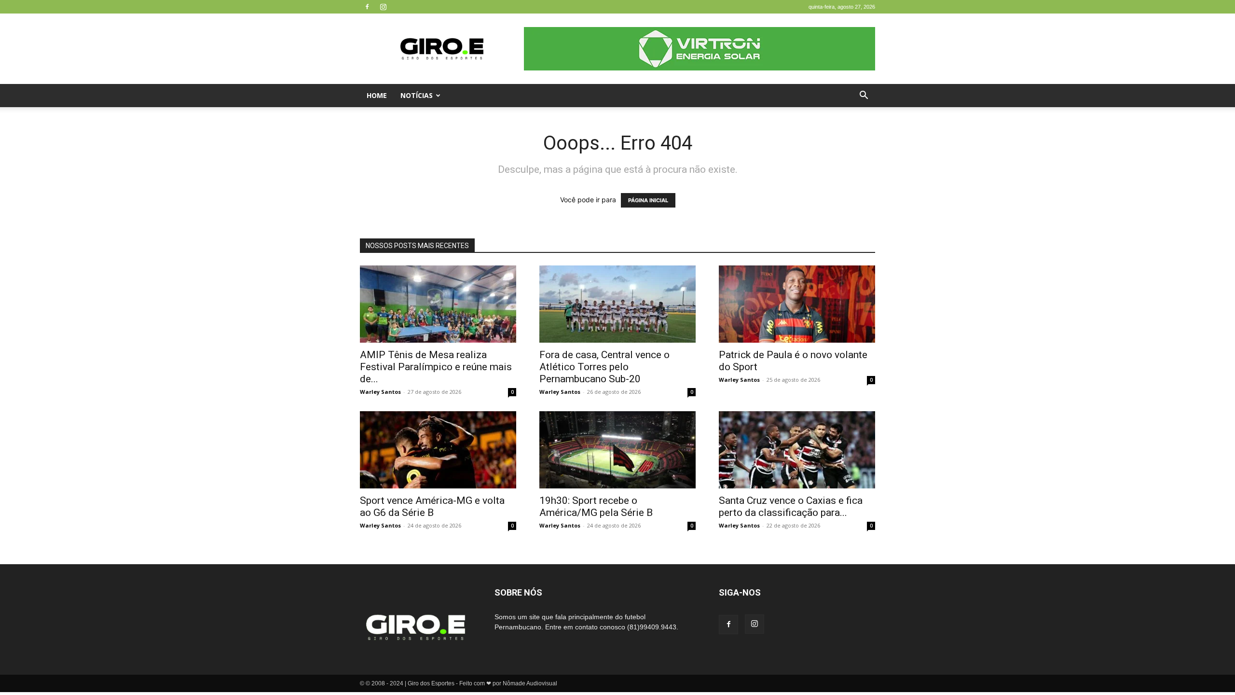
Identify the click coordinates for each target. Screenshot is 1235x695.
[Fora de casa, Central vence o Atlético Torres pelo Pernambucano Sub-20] (617, 304)
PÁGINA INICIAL (648, 200)
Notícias (416, 95)
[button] (863, 96)
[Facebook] (367, 7)
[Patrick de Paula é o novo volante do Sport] (797, 304)
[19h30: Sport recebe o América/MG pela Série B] (617, 449)
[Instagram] (383, 7)
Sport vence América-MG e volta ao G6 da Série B (432, 506)
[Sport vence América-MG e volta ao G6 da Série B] (438, 449)
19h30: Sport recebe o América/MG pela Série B (596, 506)
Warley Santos (380, 391)
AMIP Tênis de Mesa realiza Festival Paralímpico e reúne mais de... (436, 367)
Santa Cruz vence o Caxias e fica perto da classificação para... (791, 506)
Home (377, 95)
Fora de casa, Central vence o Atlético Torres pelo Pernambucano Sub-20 (604, 367)
